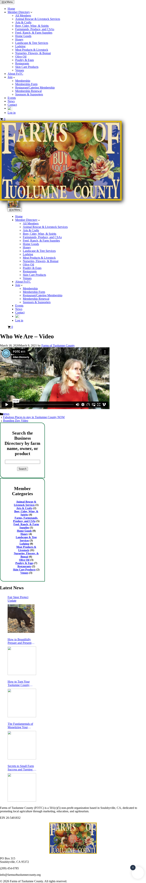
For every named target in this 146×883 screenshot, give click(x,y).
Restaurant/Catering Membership (35, 87)
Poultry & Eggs (24, 60)
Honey (19, 39)
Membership (22, 80)
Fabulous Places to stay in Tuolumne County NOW (34, 417)
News (11, 101)
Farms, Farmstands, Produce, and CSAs (25, 519)
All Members (23, 15)
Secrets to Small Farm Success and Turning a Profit (21, 767)
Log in (12, 112)
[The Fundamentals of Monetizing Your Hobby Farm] (22, 745)
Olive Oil (20, 56)
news (6, 413)
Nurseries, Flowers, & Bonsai (33, 53)
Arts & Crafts (23, 22)
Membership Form (26, 84)
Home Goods (23, 36)
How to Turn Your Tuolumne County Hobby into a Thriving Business (21, 683)
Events (12, 97)
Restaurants (22, 63)
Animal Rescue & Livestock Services (37, 19)
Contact (12, 104)
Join (10, 77)
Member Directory (19, 12)
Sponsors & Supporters (29, 94)
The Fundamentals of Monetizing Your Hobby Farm (20, 725)
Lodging (20, 46)
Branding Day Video (15, 420)
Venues (19, 70)
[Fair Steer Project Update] (21, 618)
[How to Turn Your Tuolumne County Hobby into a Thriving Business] (22, 703)
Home (11, 8)
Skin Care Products (26, 66)
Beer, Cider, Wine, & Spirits (32, 25)
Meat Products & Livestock (31, 49)
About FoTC (15, 73)
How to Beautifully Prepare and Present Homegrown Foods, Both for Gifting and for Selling (22, 641)
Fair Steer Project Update (18, 599)
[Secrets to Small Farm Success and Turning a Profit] (22, 787)
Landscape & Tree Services (31, 42)
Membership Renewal (28, 91)
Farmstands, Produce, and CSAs (34, 29)
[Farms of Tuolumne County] (13, 203)
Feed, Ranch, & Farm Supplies (33, 32)
